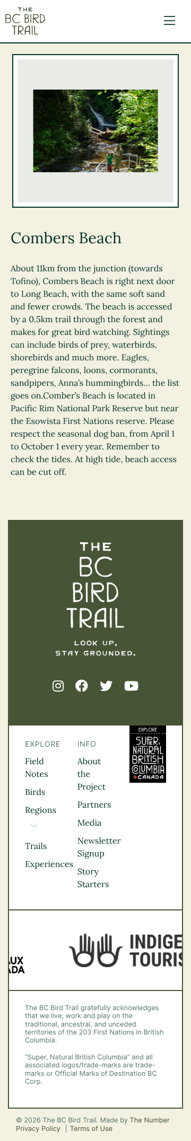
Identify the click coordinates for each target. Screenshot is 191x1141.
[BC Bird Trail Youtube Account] (131, 686)
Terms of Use (91, 1129)
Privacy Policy (39, 1129)
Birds (35, 792)
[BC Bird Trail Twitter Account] (106, 686)
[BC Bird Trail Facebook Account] (81, 686)
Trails (36, 846)
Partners (94, 805)
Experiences (49, 864)
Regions (40, 810)
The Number (150, 1121)
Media (89, 823)
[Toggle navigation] (167, 21)
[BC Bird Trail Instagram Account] (58, 686)
